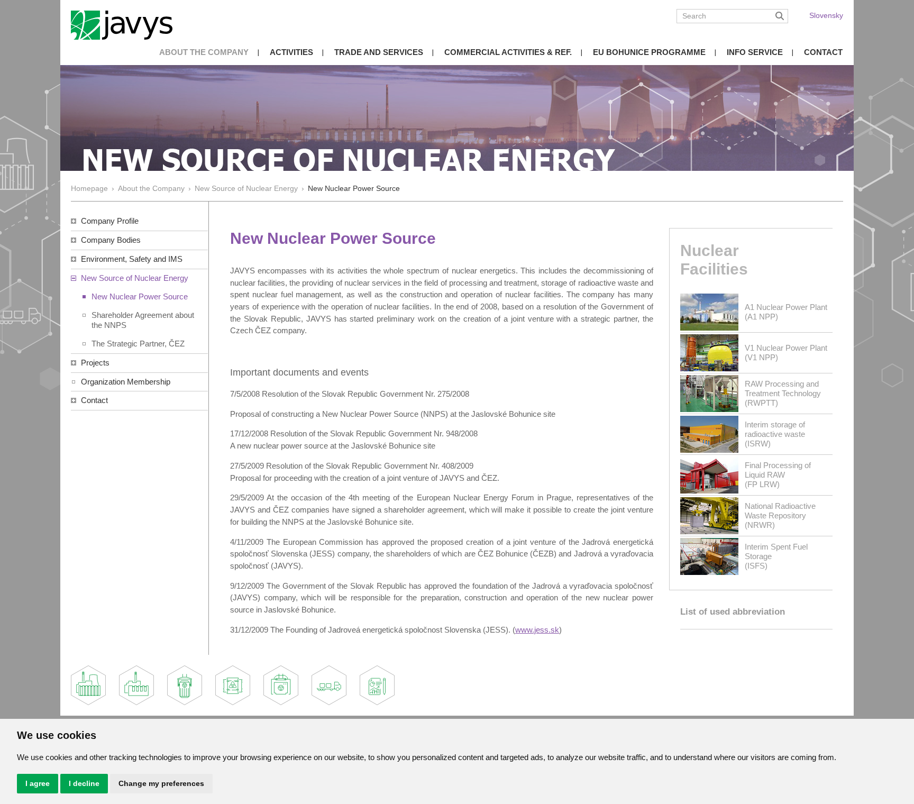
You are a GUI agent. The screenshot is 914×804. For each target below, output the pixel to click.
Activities (291, 52)
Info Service (755, 52)
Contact (823, 52)
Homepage (89, 189)
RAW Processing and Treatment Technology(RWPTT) (783, 393)
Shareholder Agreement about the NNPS (143, 320)
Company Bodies (111, 239)
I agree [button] (37, 783)
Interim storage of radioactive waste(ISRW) (775, 434)
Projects (95, 362)
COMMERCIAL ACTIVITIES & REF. (508, 52)
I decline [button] (84, 783)
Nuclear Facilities (714, 260)
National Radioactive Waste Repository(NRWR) (780, 515)
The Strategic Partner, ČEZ (138, 343)
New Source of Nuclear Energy (246, 189)
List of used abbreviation (732, 612)
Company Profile (110, 220)
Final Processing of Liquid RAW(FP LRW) (778, 475)
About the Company (204, 52)
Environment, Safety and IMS (131, 258)
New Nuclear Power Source (140, 296)
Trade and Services (378, 52)
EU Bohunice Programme (649, 52)
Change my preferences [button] (161, 783)
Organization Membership (125, 381)
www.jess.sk (537, 629)
